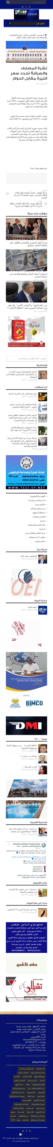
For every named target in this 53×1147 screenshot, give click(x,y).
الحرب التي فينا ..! (30, 767)
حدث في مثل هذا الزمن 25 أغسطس (22, 909)
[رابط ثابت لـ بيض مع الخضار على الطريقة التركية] (42, 400)
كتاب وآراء (30, 1112)
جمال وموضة (40, 541)
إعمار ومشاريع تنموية (38, 1072)
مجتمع (42, 521)
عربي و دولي (40, 1108)
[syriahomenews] (26, 17)
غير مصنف (29, 1108)
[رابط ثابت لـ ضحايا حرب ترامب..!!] (42, 763)
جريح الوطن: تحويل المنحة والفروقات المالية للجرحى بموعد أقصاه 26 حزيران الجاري (30, 194)
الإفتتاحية (17, 1076)
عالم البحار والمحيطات (36, 525)
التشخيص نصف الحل (28, 556)
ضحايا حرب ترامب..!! (28, 756)
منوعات (13, 1116)
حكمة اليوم (32, 607)
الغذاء (27, 1084)
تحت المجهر (19, 1084)
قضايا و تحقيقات (39, 517)
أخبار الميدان (40, 1068)
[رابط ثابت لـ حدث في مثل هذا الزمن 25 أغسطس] (42, 916)
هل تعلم (25, 1120)
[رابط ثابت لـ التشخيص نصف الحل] (42, 563)
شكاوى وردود (40, 504)
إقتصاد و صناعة (29, 35)
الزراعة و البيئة (32, 1080)
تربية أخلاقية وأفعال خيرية (35, 533)
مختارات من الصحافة (38, 1116)
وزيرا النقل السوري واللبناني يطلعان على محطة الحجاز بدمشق (28, 243)
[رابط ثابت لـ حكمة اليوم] (42, 614)
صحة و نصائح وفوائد (38, 1104)
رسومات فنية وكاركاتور (17, 1096)
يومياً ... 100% (15, 1120)
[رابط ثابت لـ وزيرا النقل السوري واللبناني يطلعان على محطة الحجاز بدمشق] (26, 239)
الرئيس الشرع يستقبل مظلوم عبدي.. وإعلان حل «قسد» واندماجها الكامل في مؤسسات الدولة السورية (22, 417)
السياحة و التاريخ (19, 1080)
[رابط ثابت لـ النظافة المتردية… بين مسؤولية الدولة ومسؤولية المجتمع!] (42, 752)
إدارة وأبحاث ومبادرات (36, 500)
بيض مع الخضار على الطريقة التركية (22, 394)
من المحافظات (23, 1116)
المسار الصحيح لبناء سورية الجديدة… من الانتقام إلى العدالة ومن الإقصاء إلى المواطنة (21, 374)
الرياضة (42, 529)
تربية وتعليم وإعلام (38, 508)
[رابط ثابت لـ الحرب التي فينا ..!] (42, 774)
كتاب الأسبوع (40, 1112)
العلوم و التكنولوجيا (37, 496)
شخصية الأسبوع (39, 1100)
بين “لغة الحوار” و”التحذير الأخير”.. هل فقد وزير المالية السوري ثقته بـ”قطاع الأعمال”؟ (27, 306)
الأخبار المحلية (27, 1076)
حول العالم (31, 1096)
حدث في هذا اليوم (18, 1092)
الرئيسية (40, 35)
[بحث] (8, 2)
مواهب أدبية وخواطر (37, 537)
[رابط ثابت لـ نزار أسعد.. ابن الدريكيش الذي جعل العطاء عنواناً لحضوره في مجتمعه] (42, 836)
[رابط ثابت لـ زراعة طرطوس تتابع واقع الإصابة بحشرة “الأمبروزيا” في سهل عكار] (42, 434)
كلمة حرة (21, 1112)
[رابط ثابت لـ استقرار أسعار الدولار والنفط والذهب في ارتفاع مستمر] (26, 270)
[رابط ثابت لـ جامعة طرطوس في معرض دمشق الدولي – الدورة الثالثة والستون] (42, 411)
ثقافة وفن (41, 1092)
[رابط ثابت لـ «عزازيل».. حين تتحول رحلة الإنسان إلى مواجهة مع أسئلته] (42, 896)
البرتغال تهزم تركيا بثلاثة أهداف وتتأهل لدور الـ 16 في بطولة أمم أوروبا (25, 203)
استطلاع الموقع (39, 512)
